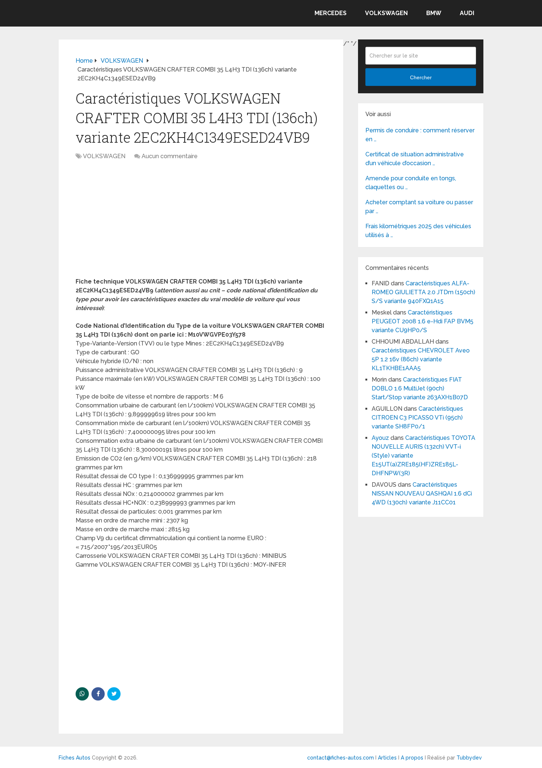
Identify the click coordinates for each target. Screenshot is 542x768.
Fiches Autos (74, 758)
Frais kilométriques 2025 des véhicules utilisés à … (418, 231)
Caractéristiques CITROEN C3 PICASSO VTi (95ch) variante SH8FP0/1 (417, 417)
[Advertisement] (201, 222)
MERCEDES (331, 13)
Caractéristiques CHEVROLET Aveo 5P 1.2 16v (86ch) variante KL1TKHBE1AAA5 (421, 359)
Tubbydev (469, 758)
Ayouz (380, 437)
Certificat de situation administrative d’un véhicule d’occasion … (414, 159)
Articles (387, 758)
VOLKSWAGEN (386, 13)
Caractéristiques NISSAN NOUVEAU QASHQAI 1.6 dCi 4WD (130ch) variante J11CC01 (422, 493)
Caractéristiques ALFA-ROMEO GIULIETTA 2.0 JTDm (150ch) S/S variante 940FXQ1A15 (423, 292)
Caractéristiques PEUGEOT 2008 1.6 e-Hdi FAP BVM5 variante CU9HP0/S (422, 321)
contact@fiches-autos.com (340, 758)
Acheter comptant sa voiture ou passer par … (419, 207)
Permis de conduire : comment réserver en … (420, 135)
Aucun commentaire (170, 156)
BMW (433, 13)
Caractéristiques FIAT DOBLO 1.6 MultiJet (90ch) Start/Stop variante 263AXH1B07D (420, 388)
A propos (412, 758)
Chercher (421, 77)
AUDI (467, 13)
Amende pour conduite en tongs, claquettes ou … (410, 183)
